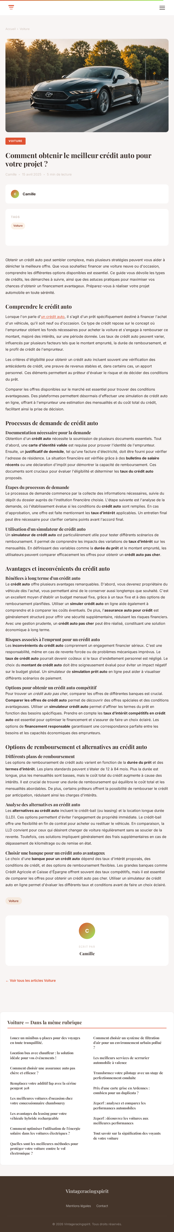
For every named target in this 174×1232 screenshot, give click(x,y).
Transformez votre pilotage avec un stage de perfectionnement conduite (128, 1075)
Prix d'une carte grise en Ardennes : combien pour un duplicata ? (121, 1090)
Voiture (25, 29)
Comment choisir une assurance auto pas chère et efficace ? (42, 1070)
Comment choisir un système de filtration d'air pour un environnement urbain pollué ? (127, 1043)
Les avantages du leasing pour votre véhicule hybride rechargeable (38, 1115)
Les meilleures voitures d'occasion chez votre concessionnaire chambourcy (41, 1100)
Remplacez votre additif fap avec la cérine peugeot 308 (43, 1085)
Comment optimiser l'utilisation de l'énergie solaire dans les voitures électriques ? (45, 1130)
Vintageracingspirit (87, 1191)
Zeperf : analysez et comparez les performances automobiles (119, 1105)
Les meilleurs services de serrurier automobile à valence (121, 1060)
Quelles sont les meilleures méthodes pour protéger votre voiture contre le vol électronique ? (44, 1148)
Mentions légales (78, 1206)
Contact (102, 1206)
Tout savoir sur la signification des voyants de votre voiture (127, 1135)
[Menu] (162, 7)
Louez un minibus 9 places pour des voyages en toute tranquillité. (45, 1040)
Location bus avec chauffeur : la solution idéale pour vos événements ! (41, 1055)
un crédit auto (53, 316)
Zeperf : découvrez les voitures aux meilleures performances (120, 1120)
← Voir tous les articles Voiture (30, 980)
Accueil (10, 29)
